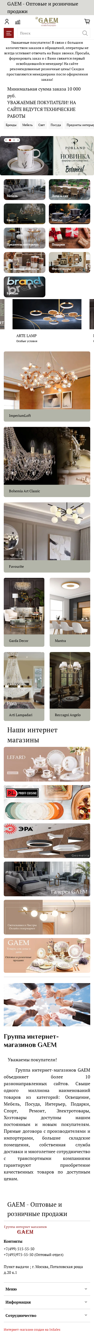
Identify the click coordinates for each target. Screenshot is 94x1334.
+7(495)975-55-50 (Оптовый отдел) (33, 1254)
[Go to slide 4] (18, 140)
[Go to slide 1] (6, 140)
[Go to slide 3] (14, 140)
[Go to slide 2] (10, 140)
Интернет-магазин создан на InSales (32, 1329)
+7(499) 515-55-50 (19, 1248)
